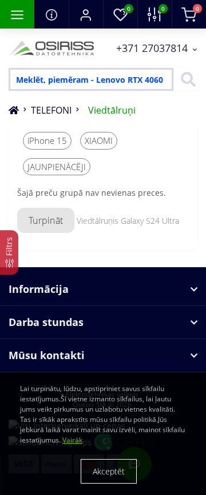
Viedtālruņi (112, 110)
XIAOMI (99, 140)
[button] (86, 14)
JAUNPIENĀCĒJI (56, 166)
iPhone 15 (47, 140)
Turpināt (46, 220)
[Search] (185, 79)
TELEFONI (51, 110)
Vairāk (72, 440)
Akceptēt (109, 471)
